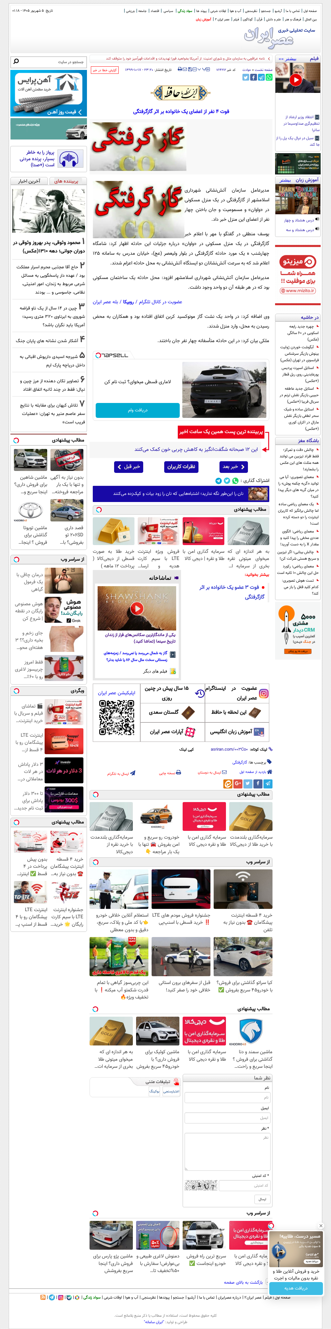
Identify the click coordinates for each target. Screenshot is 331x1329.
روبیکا (128, 302)
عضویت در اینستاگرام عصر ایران (231, 693)
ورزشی (130, 11)
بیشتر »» (287, 58)
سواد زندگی (185, 11)
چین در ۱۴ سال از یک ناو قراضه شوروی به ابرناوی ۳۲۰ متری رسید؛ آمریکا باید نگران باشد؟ (52, 316)
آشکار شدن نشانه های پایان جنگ (47, 341)
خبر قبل (132, 467)
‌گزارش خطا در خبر (105, 70)
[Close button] (321, 1226)
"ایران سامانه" (154, 1322)
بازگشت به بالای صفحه (244, 1282)
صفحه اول (310, 11)
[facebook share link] (253, 77)
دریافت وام (138, 410)
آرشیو (278, 11)
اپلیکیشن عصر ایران (116, 693)
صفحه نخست (263, 70)
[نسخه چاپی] (180, 69)
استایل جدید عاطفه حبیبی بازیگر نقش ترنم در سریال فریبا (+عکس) (299, 395)
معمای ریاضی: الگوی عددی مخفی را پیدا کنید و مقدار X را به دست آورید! (299, 538)
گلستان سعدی (163, 713)
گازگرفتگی (239, 762)
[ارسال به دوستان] (185, 69)
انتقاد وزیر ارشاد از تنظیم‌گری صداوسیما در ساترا (301, 124)
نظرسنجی (251, 11)
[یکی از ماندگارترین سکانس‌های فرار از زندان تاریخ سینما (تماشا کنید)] (137, 608)
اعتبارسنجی (171, 1091)
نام (267, 1088)
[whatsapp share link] (269, 77)
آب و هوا (235, 11)
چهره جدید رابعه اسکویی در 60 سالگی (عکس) (303, 333)
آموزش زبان (203, 19)
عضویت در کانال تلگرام (160, 302)
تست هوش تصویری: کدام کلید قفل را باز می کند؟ (300, 587)
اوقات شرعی (218, 11)
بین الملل (311, 19)
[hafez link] (181, 92)
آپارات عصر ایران (166, 732)
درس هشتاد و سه (300, 230)
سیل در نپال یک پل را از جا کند (298, 142)
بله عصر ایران (105, 302)
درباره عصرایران (229, 1298)
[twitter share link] (245, 77)
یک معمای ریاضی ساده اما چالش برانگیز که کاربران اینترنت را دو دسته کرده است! (298, 514)
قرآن (259, 19)
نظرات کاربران (181, 467)
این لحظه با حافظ (229, 713)
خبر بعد (230, 467)
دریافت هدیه (296, 1288)
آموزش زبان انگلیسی (231, 732)
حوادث (246, 70)
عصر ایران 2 (222, 19)
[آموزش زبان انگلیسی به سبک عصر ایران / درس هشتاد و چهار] (297, 199)
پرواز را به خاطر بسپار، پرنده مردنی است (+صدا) (37, 159)
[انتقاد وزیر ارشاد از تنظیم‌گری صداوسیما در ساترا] (297, 78)
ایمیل (265, 1108)
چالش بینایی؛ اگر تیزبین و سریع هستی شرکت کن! (298, 555)
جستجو (266, 11)
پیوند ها (201, 11)
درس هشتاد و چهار (299, 221)
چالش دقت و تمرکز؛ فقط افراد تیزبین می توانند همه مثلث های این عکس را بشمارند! (299, 459)
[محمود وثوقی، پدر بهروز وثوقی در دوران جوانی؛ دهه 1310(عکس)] (48, 211)
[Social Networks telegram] (218, 480)
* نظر (265, 1129)
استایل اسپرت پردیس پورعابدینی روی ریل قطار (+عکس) (300, 374)
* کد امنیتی (260, 1176)
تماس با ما (293, 11)
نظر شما (262, 1078)
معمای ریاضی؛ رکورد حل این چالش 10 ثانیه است (298, 570)
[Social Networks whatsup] (235, 480)
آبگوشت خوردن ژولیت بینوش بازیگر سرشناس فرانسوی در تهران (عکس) (299, 353)
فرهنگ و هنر (293, 19)
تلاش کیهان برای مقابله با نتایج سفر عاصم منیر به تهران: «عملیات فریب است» (52, 413)
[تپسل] (98, 355)
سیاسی (168, 11)
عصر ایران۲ (253, 1298)
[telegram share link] (261, 77)
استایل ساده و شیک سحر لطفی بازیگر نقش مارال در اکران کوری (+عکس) (301, 419)
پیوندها (164, 1298)
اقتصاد (155, 11)
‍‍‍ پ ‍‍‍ (202, 69)
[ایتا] (227, 783)
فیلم (236, 19)
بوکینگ (154, 1091)
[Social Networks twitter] (227, 480)
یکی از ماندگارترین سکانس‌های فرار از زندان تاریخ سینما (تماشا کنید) (140, 638)
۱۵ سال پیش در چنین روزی (167, 693)
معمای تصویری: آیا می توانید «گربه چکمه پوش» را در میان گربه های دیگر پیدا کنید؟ (298, 486)
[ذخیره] (189, 70)
